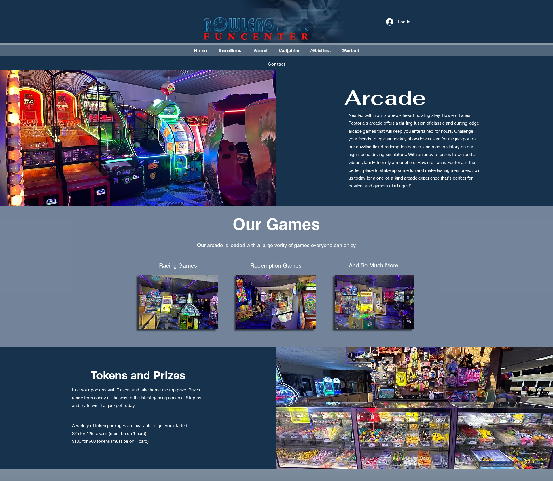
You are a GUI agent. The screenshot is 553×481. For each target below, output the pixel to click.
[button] (230, 50)
